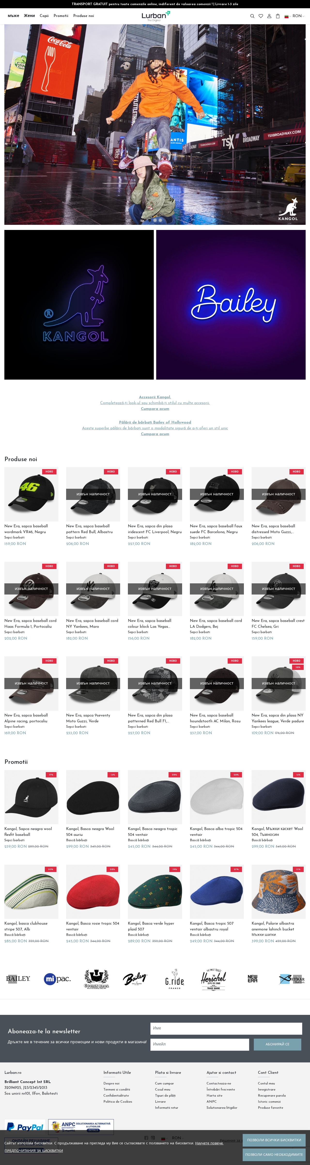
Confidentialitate (116, 1096)
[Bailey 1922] (18, 988)
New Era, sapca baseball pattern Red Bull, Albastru (89, 529)
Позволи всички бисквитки (274, 1140)
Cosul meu (162, 1090)
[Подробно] (17, 515)
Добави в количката (86, 544)
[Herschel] (214, 988)
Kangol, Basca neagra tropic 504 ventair (152, 832)
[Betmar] (292, 988)
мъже (13, 16)
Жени (29, 16)
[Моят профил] (269, 16)
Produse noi (83, 16)
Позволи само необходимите (274, 1155)
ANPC (212, 1102)
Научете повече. (209, 1143)
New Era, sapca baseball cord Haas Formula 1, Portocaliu (30, 624)
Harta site (214, 1096)
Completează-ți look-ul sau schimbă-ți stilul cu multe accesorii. (155, 403)
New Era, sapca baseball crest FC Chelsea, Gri (278, 624)
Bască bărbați (76, 840)
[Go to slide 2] (155, 220)
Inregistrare (266, 1090)
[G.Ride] (174, 988)
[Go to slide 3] (160, 220)
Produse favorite (270, 1108)
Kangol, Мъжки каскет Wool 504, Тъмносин (277, 832)
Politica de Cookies (117, 1102)
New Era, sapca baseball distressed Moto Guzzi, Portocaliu (273, 529)
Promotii (61, 16)
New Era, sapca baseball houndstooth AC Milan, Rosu (215, 718)
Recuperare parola (272, 1096)
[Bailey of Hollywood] (135, 988)
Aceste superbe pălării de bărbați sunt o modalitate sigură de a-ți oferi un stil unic (155, 428)
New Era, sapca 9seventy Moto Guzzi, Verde (88, 718)
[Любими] (261, 16)
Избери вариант (20, 544)
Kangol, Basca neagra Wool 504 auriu (90, 832)
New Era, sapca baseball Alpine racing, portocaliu (26, 718)
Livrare (160, 1102)
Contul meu (266, 1083)
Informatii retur (166, 1108)
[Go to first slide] (297, 979)
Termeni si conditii (116, 1090)
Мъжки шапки (264, 935)
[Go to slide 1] (149, 220)
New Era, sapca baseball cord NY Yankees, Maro (92, 624)
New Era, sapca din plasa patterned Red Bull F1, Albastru (150, 719)
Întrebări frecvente (221, 1090)
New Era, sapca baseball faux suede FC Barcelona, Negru (216, 529)
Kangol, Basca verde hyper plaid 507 (151, 926)
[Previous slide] (12, 979)
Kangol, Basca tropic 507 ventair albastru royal (211, 926)
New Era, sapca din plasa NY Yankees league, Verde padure (278, 718)
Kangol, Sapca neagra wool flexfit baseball (28, 832)
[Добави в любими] (45, 515)
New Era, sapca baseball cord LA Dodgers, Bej (216, 624)
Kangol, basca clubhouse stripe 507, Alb (25, 926)
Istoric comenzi (269, 1102)
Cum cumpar (164, 1083)
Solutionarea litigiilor (222, 1108)
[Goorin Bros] (96, 988)
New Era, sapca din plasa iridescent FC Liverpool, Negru (155, 529)
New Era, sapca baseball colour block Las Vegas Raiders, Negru (149, 624)
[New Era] (253, 988)
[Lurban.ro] (155, 16)
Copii (44, 16)
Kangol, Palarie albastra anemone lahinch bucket (273, 926)
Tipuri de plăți (165, 1096)
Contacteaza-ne (219, 1083)
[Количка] (278, 16)
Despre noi (111, 1083)
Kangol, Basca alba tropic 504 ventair (216, 832)
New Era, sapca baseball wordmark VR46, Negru (26, 529)
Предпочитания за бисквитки (34, 1151)
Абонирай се (277, 1044)
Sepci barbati (14, 537)
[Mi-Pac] (57, 988)
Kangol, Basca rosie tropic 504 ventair (92, 926)
